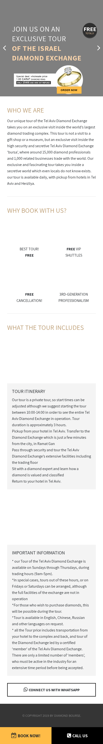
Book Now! (29, 735)
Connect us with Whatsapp (54, 689)
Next (98, 48)
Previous (4, 48)
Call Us (80, 735)
